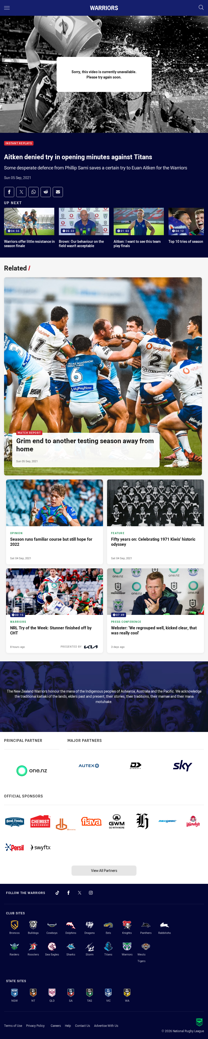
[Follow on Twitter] (80, 892)
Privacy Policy (35, 1026)
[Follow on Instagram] (91, 892)
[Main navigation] (7, 8)
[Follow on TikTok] (57, 892)
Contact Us (82, 1026)
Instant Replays (19, 143)
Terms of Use (13, 1026)
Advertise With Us (106, 1026)
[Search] (201, 8)
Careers (56, 1026)
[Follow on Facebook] (68, 892)
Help (68, 1026)
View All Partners (104, 870)
